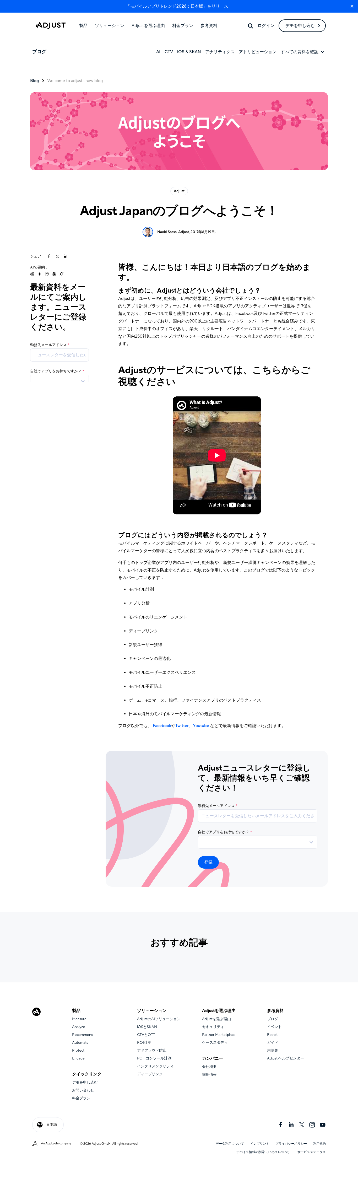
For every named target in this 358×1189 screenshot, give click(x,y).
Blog (34, 80)
